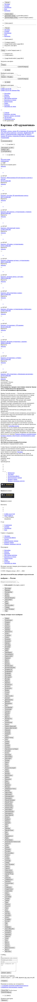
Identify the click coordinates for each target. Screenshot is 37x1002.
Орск (6, 832)
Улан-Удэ (7, 913)
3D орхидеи (30, 131)
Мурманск (8, 785)
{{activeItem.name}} (10, 15)
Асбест (7, 633)
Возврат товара (12, 479)
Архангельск (8, 631)
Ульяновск (8, 915)
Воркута (7, 680)
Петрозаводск (9, 839)
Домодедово (8, 703)
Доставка (7, 4)
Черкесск (7, 936)
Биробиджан (8, 652)
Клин (6, 739)
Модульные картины (10, 98)
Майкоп (7, 777)
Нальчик (7, 790)
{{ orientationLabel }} (6, 141)
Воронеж (7, 590)
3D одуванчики (22, 131)
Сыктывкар (8, 896)
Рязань (7, 856)
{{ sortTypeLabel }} (6, 151)
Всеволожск (8, 688)
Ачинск (7, 637)
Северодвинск (9, 872)
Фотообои (7, 93)
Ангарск (7, 624)
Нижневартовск (9, 796)
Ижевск (7, 715)
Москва (7, 596)
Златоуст (7, 711)
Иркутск (7, 716)
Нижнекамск (8, 798)
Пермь (7, 603)
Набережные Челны (10, 788)
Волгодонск (8, 677)
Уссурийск (8, 919)
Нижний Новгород (10, 597)
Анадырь (7, 622)
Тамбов (7, 900)
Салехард (7, 860)
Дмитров (7, 701)
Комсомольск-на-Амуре (11, 749)
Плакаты (7, 105)
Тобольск (7, 904)
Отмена (3, 64)
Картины (7, 96)
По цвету (10, 77)
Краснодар (8, 754)
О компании (8, 525)
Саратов (7, 868)
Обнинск (7, 821)
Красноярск (8, 758)
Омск (6, 601)
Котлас (7, 752)
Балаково (7, 639)
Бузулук (7, 663)
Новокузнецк (8, 803)
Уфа (6, 611)
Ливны (7, 769)
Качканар (7, 732)
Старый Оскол (9, 889)
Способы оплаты (14, 426)
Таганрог (7, 898)
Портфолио (7, 7)
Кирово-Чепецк (9, 737)
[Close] (1, 956)
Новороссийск (9, 807)
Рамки (6, 103)
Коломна (7, 745)
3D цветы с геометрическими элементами (17, 133)
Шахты (7, 942)
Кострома (7, 750)
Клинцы (7, 741)
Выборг (7, 690)
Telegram (14, 90)
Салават (7, 858)
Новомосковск (9, 805)
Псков (6, 845)
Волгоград (8, 588)
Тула (6, 909)
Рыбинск (7, 855)
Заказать (3, 166)
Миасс (7, 781)
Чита (6, 940)
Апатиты (7, 626)
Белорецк (7, 646)
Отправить (4, 980)
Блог (5, 9)
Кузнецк (7, 760)
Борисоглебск (9, 656)
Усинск (7, 917)
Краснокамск (8, 756)
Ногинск (7, 817)
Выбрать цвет (5, 149)
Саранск (7, 866)
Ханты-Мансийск (9, 928)
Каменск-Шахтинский (11, 728)
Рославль (7, 851)
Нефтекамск (8, 794)
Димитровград (9, 699)
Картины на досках (10, 100)
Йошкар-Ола (8, 718)
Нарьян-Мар (8, 792)
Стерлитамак (8, 891)
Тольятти (7, 906)
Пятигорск (8, 849)
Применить (4, 1000)
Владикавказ (8, 671)
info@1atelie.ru (8, 515)
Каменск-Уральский (10, 726)
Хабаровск (8, 927)
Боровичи (7, 658)
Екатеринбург (8, 592)
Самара (7, 607)
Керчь (6, 735)
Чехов (6, 938)
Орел (6, 826)
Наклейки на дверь (10, 106)
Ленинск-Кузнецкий (10, 768)
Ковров (7, 743)
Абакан (7, 618)
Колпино (7, 747)
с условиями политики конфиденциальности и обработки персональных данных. (14, 986)
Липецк (7, 771)
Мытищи (7, 786)
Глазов (7, 694)
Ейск (6, 705)
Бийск (6, 650)
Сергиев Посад (9, 874)
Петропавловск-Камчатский (12, 841)
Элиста (7, 944)
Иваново (7, 713)
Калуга (7, 724)
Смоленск (7, 881)
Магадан (7, 773)
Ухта (6, 925)
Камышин (7, 730)
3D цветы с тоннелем (12, 136)
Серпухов (7, 877)
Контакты (7, 10)
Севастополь (8, 870)
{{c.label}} (7, 70)
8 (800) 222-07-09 (6, 89)
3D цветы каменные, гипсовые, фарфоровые (18, 133)
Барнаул (7, 643)
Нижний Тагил (9, 802)
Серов (6, 875)
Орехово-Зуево (9, 830)
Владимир (8, 673)
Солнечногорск (9, 883)
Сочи (6, 885)
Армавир (7, 629)
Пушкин (7, 847)
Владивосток (8, 669)
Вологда (7, 679)
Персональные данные (15, 477)
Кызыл (7, 766)
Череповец (8, 934)
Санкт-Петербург (9, 609)
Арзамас (7, 627)
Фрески (6, 95)
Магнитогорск (8, 775)
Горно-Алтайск (9, 696)
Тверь (6, 902)
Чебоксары (8, 930)
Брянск (7, 662)
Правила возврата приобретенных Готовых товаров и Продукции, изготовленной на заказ (18, 434)
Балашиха (8, 641)
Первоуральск (9, 836)
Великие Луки (9, 665)
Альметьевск (8, 620)
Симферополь (9, 879)
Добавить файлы (6, 972)
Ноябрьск (7, 819)
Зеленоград (8, 709)
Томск (6, 908)
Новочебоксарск (9, 811)
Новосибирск (8, 599)
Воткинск (7, 686)
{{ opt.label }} (10, 144)
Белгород (7, 644)
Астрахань (8, 635)
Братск (7, 660)
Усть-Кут (7, 921)
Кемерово (7, 733)
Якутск (7, 949)
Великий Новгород (10, 667)
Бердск (7, 648)
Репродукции (8, 101)
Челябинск (8, 932)
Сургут (7, 892)
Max (18, 90)
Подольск (7, 843)
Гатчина (7, 692)
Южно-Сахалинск (9, 947)
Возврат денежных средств (16, 481)
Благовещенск (9, 654)
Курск (6, 764)
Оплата (6, 539)
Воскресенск (8, 684)
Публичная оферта (13, 476)
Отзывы (6, 5)
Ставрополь (8, 887)
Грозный (7, 697)
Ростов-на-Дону (9, 605)
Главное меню (9, 14)
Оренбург (7, 828)
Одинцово (7, 822)
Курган (7, 762)
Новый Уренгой (9, 815)
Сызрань (7, 894)
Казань (7, 594)
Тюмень (7, 911)
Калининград (8, 722)
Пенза (6, 834)
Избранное (11, 473)
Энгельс (7, 945)
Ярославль (8, 951)
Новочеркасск (9, 813)
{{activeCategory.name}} (11, 17)
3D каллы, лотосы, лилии (9, 131)
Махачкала (8, 779)
